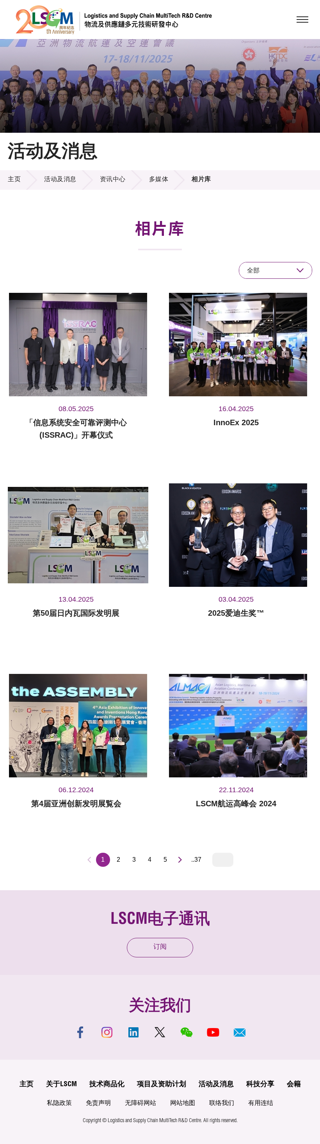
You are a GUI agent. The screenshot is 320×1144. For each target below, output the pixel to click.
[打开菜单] (302, 19)
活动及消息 (60, 180)
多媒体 (159, 180)
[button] (239, 1032)
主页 (14, 180)
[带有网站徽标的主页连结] (114, 19)
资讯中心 (113, 180)
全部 (253, 270)
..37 (196, 859)
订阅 (160, 947)
